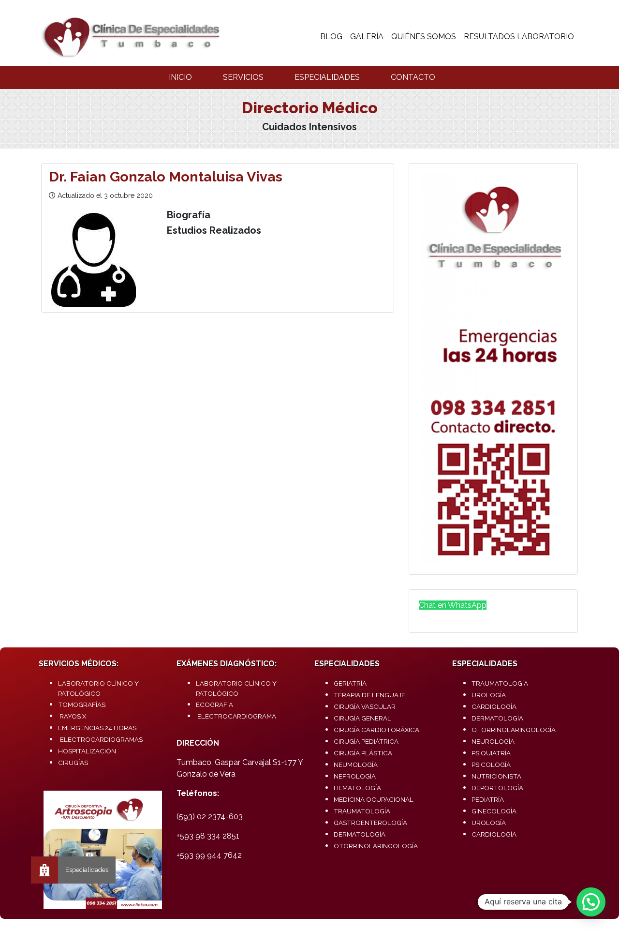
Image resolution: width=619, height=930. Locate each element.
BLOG (331, 36)
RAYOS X (72, 716)
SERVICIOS (243, 77)
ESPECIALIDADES (327, 77)
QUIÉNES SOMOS (423, 36)
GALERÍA (366, 36)
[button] (590, 901)
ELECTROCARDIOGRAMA (236, 716)
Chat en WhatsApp (452, 605)
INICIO (180, 77)
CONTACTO (413, 77)
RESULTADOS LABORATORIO (519, 36)
